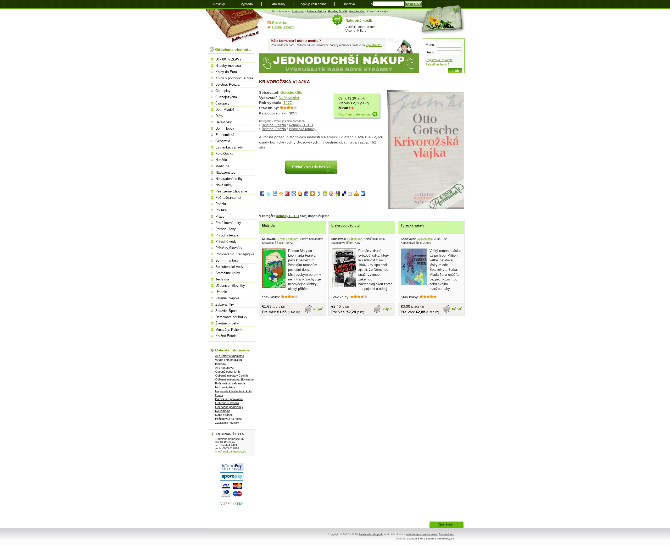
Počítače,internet (228, 198)
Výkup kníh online (314, 4)
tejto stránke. (374, 45)
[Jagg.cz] (281, 194)
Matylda (268, 225)
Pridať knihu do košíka (311, 167)
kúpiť (318, 309)
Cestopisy (223, 91)
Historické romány (302, 129)
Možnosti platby (225, 387)
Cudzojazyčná (226, 97)
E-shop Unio (446, 534)
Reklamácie (222, 410)
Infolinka (220, 363)
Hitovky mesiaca (228, 66)
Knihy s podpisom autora (234, 78)
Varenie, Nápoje (227, 298)
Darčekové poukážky (231, 317)
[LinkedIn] (363, 194)
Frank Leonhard (288, 238)
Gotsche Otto (357, 11)
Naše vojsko (289, 98)
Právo (219, 216)
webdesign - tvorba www (421, 534)
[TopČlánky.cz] (325, 194)
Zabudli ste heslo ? (437, 64)
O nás (219, 395)
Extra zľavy (277, 4)
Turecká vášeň (412, 225)
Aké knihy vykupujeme (229, 355)
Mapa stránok (224, 414)
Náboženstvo (225, 172)
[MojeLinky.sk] (300, 194)
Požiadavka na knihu (228, 418)
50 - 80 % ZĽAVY (228, 59)
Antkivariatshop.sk (371, 534)
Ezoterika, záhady (229, 147)
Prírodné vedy (226, 242)
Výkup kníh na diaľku (228, 359)
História (221, 160)
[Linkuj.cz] (275, 194)
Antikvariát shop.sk (234, 26)
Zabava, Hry (224, 304)
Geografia (222, 141)
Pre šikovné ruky (228, 223)
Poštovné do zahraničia (230, 383)
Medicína (222, 166)
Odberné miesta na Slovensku (234, 379)
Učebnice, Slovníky (230, 286)
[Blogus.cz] (331, 194)
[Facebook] (262, 194)
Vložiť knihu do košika (354, 114)
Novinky (219, 4)
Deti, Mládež (224, 110)
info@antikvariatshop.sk (230, 451)
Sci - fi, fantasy (227, 260)
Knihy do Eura (226, 72)
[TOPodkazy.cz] (294, 194)
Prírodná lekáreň (227, 235)
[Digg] (350, 194)
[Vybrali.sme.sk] (306, 194)
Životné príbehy (227, 323)
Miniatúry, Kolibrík (229, 330)
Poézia (220, 204)
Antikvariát (298, 11)
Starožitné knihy (227, 273)
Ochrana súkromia (227, 403)
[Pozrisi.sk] (319, 194)
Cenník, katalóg (283, 27)
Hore (449, 524)
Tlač (441, 524)
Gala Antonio (425, 238)
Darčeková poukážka (229, 399)
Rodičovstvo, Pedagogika (234, 254)
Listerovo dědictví (345, 225)
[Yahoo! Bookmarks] (356, 194)
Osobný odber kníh (227, 371)
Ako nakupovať (224, 367)
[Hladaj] (413, 4)
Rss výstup (280, 23)
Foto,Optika (224, 154)
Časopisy (222, 103)
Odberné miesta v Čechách (232, 375)
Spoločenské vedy (229, 267)
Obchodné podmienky (229, 407)
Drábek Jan (354, 238)
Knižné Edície (226, 336)
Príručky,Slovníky (228, 248)
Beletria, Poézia (316, 11)
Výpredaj (247, 4)
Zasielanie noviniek (227, 422)
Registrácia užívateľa (439, 60)
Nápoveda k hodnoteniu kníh (233, 391)
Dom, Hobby (224, 128)
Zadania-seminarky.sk (440, 538)
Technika (222, 279)
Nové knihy (223, 185)
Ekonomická (224, 135)
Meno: (430, 45)
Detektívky (223, 122)
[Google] (338, 194)
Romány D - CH (337, 11)
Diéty (219, 116)
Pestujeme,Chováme (231, 191)
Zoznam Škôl (415, 538)
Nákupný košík (358, 20)
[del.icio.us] (344, 194)
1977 (287, 103)
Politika (221, 210)
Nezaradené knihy (229, 179)
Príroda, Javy (225, 229)
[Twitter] (268, 194)
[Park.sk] (312, 194)
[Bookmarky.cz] (287, 194)
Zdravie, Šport (226, 311)
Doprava (349, 4)
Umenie (221, 292)
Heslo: (430, 52)
